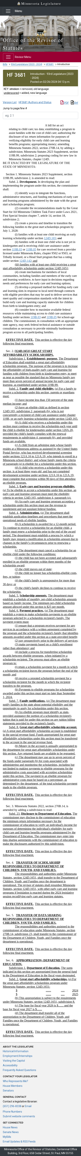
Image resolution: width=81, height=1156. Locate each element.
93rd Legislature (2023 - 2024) (26, 64)
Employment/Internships (17, 1055)
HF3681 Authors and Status (35, 102)
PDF (66, 102)
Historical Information (15, 1051)
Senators (8, 1090)
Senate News (11, 1132)
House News (10, 1127)
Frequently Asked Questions (19, 1070)
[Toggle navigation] (8, 11)
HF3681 (50, 64)
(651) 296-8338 (12, 1106)
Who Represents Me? (15, 1081)
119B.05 (31, 249)
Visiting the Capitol (14, 1060)
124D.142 (25, 260)
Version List (10, 102)
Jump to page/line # (15, 108)
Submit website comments (19, 1116)
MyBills (7, 1136)
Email (28, 1106)
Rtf (76, 102)
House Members (12, 1085)
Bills (5, 64)
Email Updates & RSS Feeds (19, 1141)
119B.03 (17, 249)
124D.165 (50, 238)
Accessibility (10, 1065)
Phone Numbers (12, 1111)
